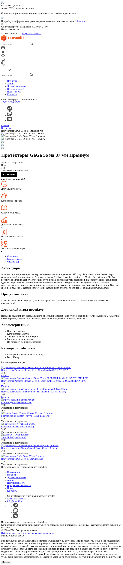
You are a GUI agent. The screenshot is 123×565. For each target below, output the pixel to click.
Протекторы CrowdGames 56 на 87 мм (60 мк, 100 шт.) (29, 448)
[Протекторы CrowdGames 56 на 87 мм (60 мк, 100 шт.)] (30, 445)
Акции (10, 83)
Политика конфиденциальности (37, 533)
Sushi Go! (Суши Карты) (13, 437)
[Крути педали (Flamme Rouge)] (17, 399)
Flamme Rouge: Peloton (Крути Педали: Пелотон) (26, 416)
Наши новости (14, 91)
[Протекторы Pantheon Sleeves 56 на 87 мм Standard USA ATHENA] (36, 367)
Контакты (12, 94)
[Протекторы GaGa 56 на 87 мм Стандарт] (23, 456)
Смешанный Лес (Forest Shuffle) (17, 426)
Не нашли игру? (15, 89)
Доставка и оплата (16, 86)
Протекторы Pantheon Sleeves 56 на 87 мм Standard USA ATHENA (34, 370)
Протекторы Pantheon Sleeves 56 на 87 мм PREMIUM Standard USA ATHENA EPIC (43, 381)
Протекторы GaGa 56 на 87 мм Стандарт (22, 459)
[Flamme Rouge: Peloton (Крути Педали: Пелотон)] (27, 413)
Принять (6, 562)
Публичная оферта (10, 533)
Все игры (12, 81)
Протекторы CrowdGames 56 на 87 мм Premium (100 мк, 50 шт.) (33, 391)
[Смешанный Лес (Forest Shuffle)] (18, 424)
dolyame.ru (80, 21)
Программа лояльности (19, 485)
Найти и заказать (16, 482)
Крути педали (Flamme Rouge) (16, 402)
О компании (13, 472)
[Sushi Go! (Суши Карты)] (14, 434)
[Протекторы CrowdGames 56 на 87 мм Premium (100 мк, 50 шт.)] (34, 389)
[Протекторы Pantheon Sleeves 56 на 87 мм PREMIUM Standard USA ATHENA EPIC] (44, 378)
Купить (5, 375)
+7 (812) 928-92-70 (31, 33)
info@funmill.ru (14, 501)
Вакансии (12, 474)
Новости (11, 488)
